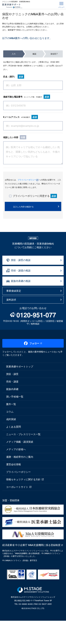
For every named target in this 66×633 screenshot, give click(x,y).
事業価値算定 (13, 290)
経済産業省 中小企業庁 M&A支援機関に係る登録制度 (31, 545)
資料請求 (11, 299)
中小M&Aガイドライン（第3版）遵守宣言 (19, 560)
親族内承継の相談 (21, 280)
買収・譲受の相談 (21, 260)
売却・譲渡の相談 (21, 270)
